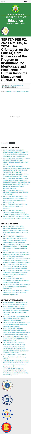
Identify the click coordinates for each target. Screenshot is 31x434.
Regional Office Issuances (9, 86)
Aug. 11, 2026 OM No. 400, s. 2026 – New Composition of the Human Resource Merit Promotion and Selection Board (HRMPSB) (15, 266)
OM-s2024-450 (4, 143)
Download (12, 143)
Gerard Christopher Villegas (23, 91)
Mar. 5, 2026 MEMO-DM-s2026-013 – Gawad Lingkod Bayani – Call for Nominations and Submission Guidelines (15, 339)
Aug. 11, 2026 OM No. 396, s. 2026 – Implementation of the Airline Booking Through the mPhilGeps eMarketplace (16, 280)
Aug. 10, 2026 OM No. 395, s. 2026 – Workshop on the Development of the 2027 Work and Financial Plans (16, 286)
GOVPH (3, 1)
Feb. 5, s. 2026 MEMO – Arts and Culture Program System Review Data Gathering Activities (14, 357)
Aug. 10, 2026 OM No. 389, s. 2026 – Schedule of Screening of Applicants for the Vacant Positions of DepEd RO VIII (16, 292)
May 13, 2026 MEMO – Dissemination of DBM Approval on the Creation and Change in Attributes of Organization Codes (16, 318)
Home (11, 85)
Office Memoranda (18, 85)
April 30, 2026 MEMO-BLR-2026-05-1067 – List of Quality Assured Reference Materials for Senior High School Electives (16, 324)
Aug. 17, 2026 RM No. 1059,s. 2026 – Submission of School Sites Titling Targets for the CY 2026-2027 (15, 192)
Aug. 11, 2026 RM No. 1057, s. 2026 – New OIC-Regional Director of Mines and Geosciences (15, 206)
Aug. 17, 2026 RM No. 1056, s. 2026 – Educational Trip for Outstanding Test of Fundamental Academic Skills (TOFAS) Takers (16, 212)
